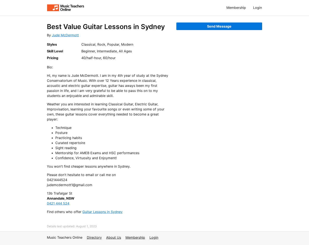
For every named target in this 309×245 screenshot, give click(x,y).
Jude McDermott (65, 35)
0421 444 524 (58, 203)
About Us (113, 237)
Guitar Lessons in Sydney (102, 212)
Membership (236, 7)
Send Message (219, 26)
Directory (94, 237)
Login (257, 7)
